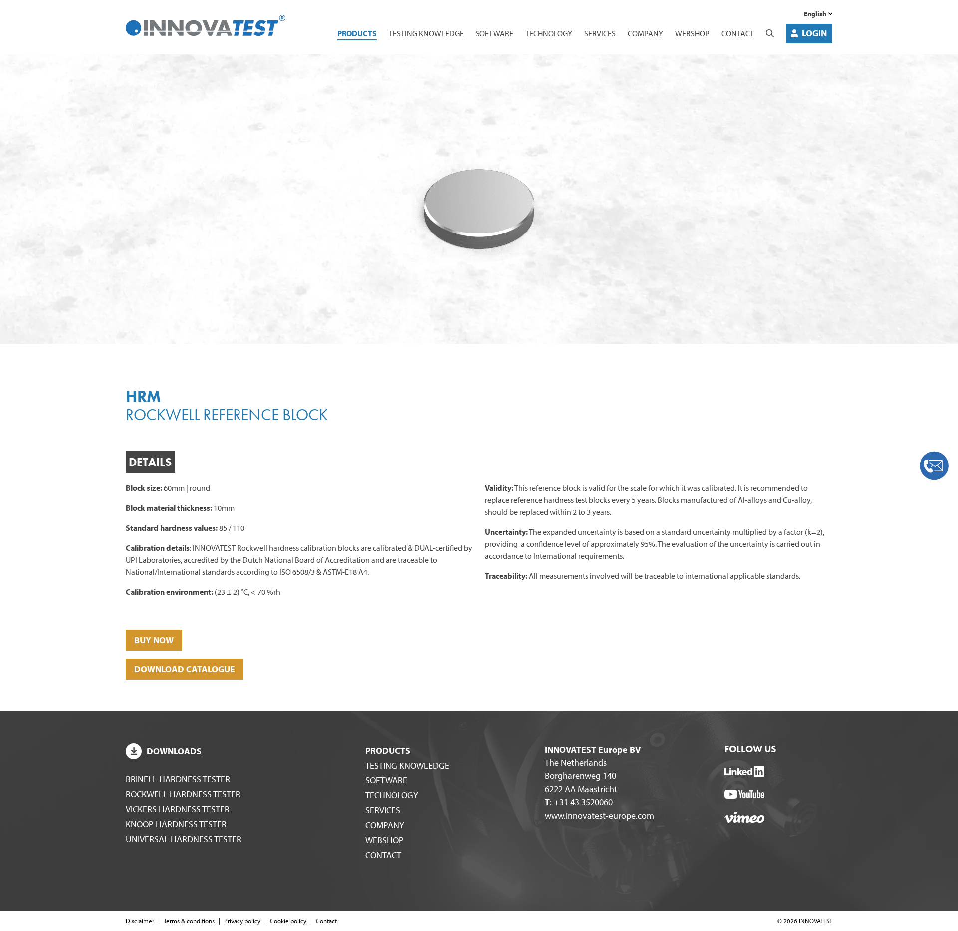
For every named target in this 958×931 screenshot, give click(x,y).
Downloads (174, 751)
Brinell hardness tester (178, 779)
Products (357, 33)
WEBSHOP (692, 33)
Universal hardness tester (183, 839)
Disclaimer (140, 921)
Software (494, 33)
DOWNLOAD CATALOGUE (184, 669)
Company (645, 33)
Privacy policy (242, 921)
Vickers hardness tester (178, 809)
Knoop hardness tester (176, 824)
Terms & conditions (189, 921)
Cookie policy (288, 921)
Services (600, 33)
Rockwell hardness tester (183, 794)
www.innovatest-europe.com (599, 815)
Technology (548, 33)
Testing (426, 33)
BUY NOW (154, 640)
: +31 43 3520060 (579, 802)
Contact (737, 33)
